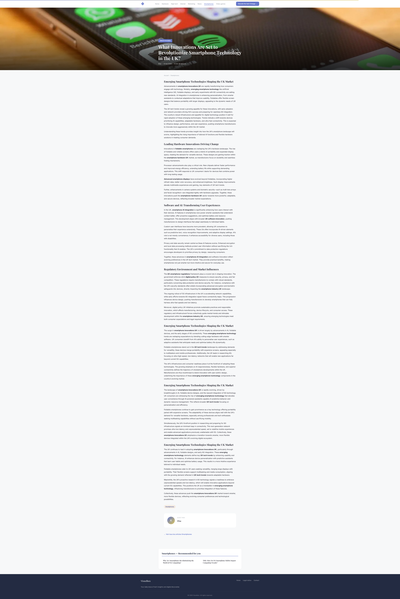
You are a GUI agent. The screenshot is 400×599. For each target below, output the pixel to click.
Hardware (165, 4)
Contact (256, 580)
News (200, 4)
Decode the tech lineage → (247, 4)
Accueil (166, 75)
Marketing (191, 4)
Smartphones (209, 4)
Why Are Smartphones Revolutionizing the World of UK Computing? (178, 562)
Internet (183, 4)
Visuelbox (146, 580)
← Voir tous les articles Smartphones (178, 534)
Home (157, 4)
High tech (174, 4)
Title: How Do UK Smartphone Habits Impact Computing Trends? (219, 562)
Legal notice (247, 580)
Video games (220, 4)
